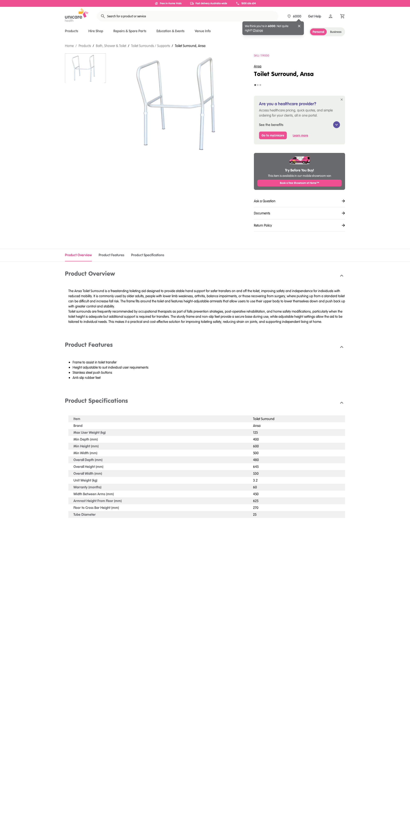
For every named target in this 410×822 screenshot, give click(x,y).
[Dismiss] (299, 26)
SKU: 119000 (261, 55)
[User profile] (330, 16)
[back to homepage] (76, 15)
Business (335, 32)
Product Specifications (147, 255)
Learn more (300, 135)
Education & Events (170, 31)
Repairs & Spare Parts (129, 31)
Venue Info (203, 31)
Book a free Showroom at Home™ (299, 183)
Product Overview (78, 255)
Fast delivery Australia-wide (211, 3)
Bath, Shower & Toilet (111, 45)
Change (258, 30)
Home (69, 45)
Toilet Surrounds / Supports (150, 45)
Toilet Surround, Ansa (190, 45)
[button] (205, 276)
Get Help (314, 16)
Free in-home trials (171, 3)
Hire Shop (95, 31)
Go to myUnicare (273, 135)
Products (71, 31)
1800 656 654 (248, 3)
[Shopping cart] (342, 16)
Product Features (111, 255)
